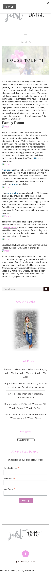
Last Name (9, 488)
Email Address (11, 467)
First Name (10, 478)
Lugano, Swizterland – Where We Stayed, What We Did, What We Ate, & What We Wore (25, 373)
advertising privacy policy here (20, 570)
